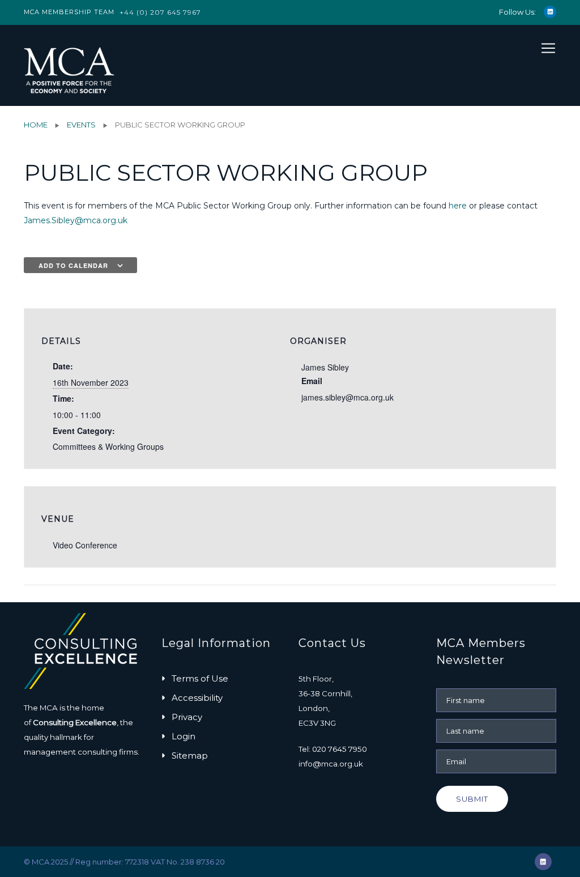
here (458, 206)
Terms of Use (200, 678)
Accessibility (197, 697)
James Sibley (325, 367)
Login (183, 736)
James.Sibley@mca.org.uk (75, 220)
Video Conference (85, 545)
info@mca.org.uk (330, 763)
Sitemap (190, 755)
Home (36, 124)
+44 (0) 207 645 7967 (160, 12)
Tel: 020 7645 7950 (332, 748)
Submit (472, 798)
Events (81, 124)
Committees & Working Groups (108, 446)
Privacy (187, 717)
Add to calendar (73, 265)
